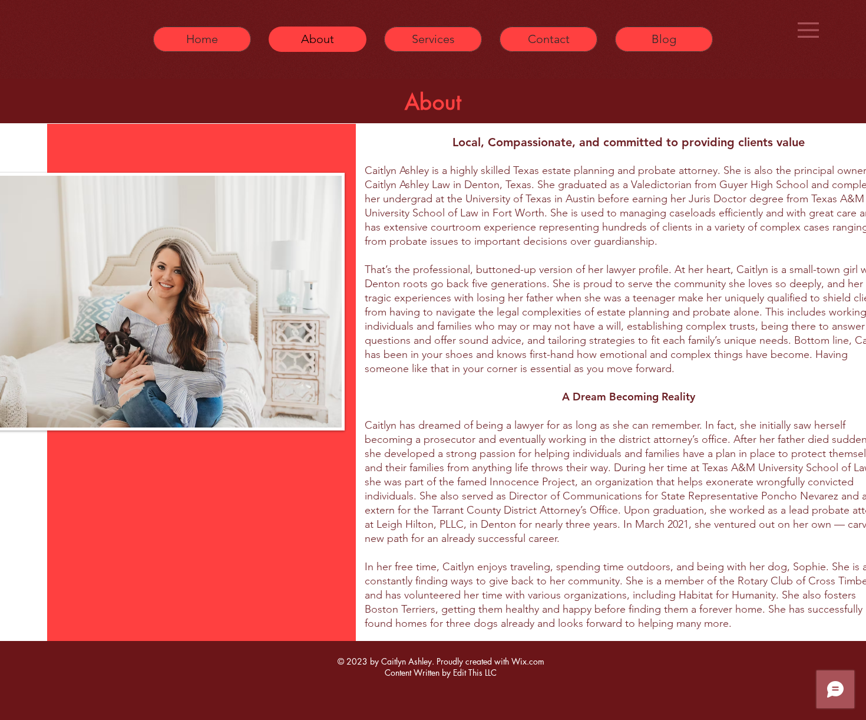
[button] (808, 30)
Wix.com (527, 661)
